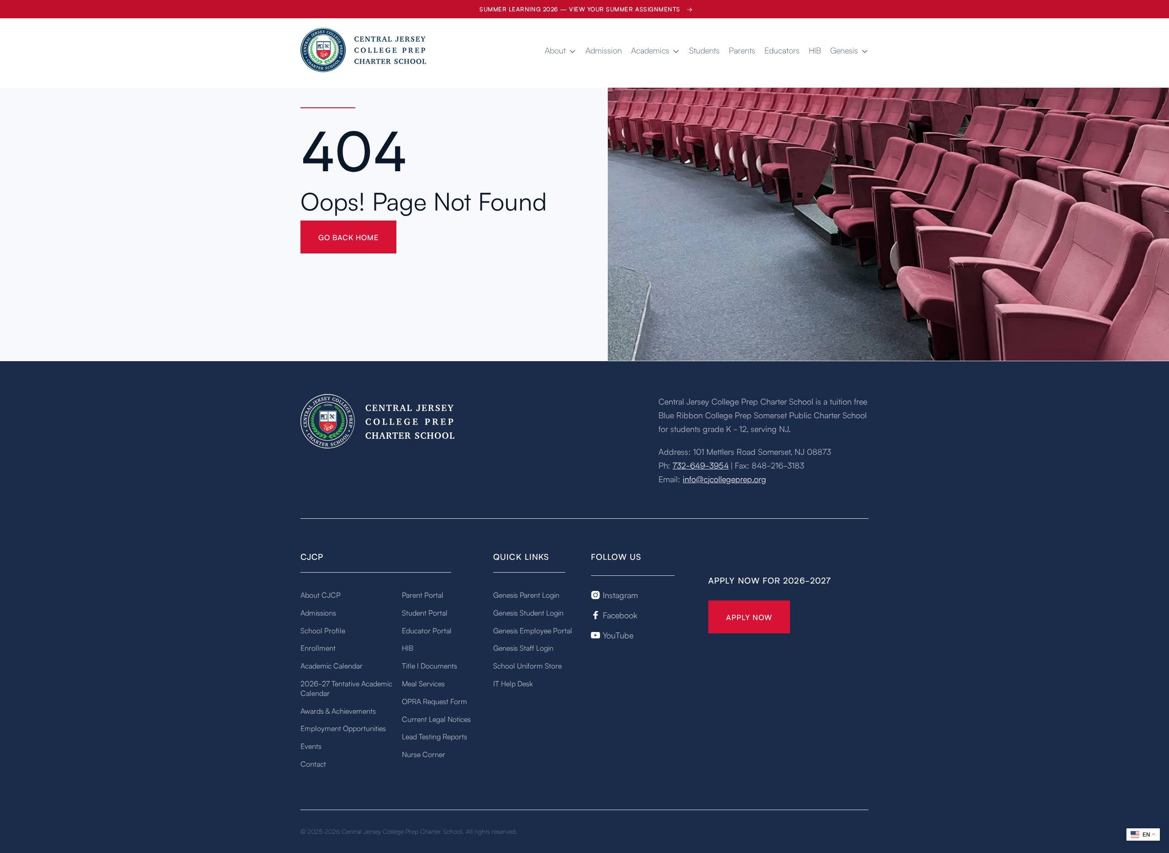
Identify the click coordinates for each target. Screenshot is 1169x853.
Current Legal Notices (436, 719)
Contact (313, 763)
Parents (742, 50)
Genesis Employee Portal (532, 630)
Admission (603, 50)
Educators (782, 50)
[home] (364, 50)
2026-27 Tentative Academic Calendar (346, 688)
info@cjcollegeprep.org (724, 478)
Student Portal (425, 612)
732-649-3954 (701, 465)
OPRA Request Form (434, 701)
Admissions (318, 612)
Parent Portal (422, 595)
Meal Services (423, 683)
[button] (560, 50)
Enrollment (318, 647)
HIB (815, 50)
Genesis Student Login (528, 612)
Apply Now (749, 617)
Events (310, 746)
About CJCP (320, 595)
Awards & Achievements (338, 711)
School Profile (322, 630)
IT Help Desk (513, 683)
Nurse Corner (423, 754)
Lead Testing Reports (434, 736)
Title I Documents (429, 665)
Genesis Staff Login (523, 647)
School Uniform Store (527, 665)
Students (704, 50)
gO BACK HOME (348, 237)
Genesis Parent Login (526, 595)
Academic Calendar (331, 665)
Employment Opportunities (343, 728)
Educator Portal (427, 630)
